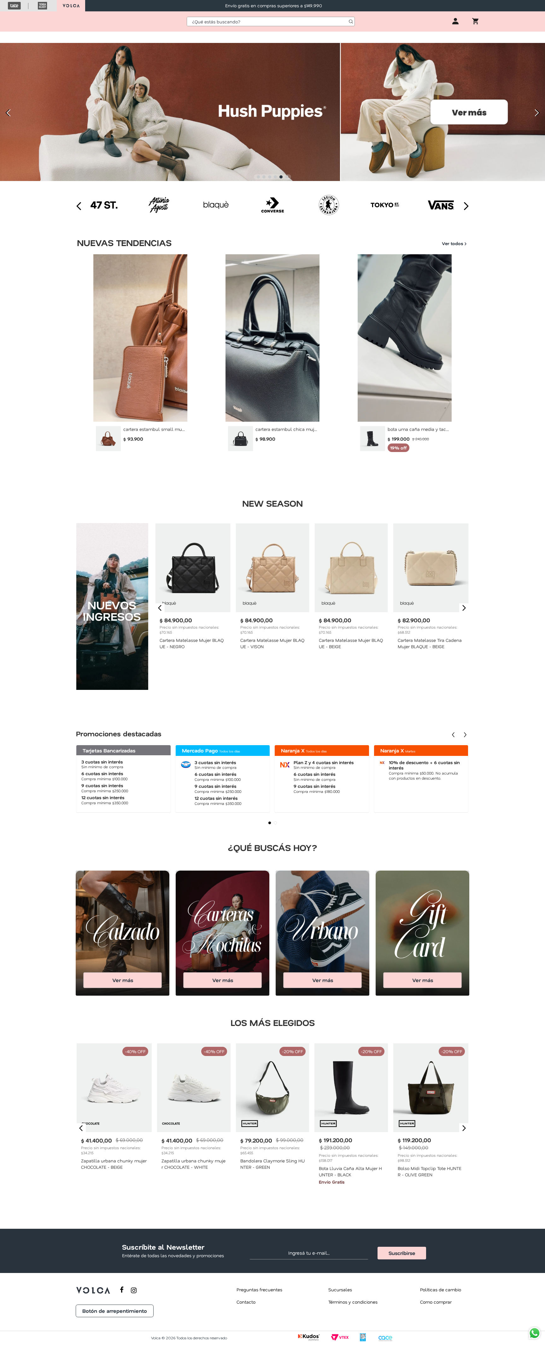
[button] (258, 176)
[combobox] (271, 21)
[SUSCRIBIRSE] (402, 1253)
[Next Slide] (538, 112)
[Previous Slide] (7, 112)
